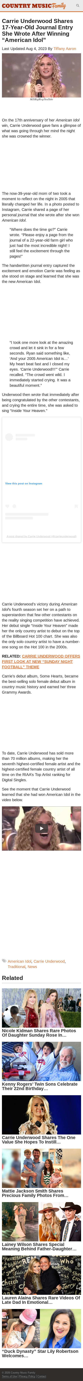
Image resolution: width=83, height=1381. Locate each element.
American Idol (19, 961)
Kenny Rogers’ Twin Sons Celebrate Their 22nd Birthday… (40, 1086)
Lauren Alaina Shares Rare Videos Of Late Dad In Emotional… (41, 1300)
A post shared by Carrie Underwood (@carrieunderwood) (41, 536)
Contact (41, 1376)
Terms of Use (9, 1376)
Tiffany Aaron (64, 49)
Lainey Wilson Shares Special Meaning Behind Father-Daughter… (39, 1246)
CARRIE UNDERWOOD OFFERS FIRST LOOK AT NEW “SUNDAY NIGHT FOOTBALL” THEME (41, 661)
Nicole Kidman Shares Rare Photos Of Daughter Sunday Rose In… (39, 1033)
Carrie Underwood (49, 961)
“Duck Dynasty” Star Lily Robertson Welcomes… (40, 1353)
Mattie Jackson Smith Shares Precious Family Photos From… (35, 1193)
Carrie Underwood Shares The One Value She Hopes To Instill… (38, 1139)
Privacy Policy (27, 1376)
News (32, 967)
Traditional (16, 967)
